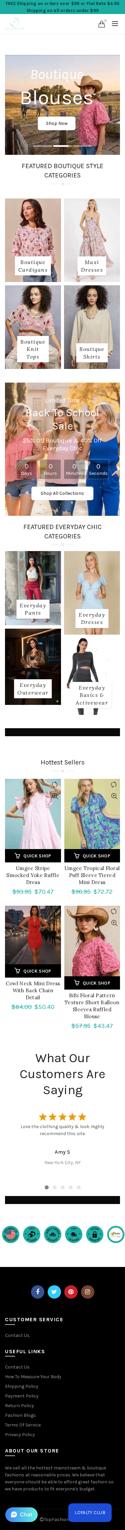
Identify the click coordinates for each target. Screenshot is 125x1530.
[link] (14, 23)
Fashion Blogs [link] (20, 1415)
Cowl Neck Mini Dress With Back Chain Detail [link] (33, 990)
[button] (21, 1515)
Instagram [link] (87, 1292)
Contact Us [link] (17, 1335)
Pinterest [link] (71, 1292)
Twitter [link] (54, 1292)
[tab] (42, 147)
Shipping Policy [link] (21, 1386)
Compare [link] (55, 784)
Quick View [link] (55, 796)
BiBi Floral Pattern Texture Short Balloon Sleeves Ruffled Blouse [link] (92, 1006)
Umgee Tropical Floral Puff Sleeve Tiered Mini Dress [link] (92, 875)
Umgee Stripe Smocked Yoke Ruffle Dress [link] (32, 875)
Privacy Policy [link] (20, 1434)
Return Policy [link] (19, 1405)
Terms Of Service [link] (23, 1425)
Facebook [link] (37, 1292)
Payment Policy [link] (22, 1396)
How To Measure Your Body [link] (33, 1376)
